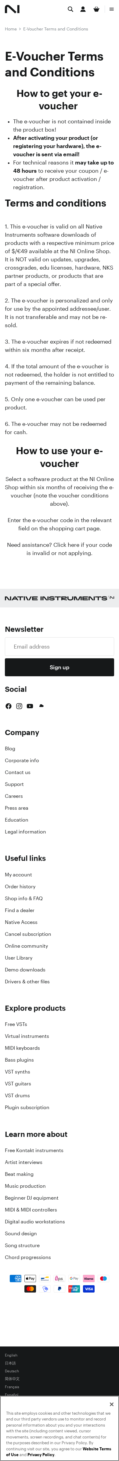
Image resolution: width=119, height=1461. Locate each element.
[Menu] (111, 9)
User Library (18, 957)
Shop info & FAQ (24, 898)
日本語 (10, 1363)
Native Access (21, 922)
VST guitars (18, 1083)
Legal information (25, 831)
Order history (20, 886)
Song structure (22, 1245)
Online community (26, 945)
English (11, 1355)
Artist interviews (23, 1162)
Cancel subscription (28, 934)
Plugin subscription (27, 1107)
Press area (16, 807)
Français (12, 1387)
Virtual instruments (27, 1036)
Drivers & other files (27, 981)
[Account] (83, 9)
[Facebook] (8, 706)
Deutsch (12, 1371)
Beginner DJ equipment (32, 1197)
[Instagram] (19, 706)
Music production (25, 1185)
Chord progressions (28, 1257)
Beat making (19, 1174)
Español (11, 1395)
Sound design (21, 1233)
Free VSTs (16, 1024)
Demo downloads (25, 969)
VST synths (17, 1071)
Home (11, 29)
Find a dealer (19, 910)
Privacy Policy (40, 1455)
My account (18, 874)
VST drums (17, 1095)
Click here (66, 544)
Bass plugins (19, 1059)
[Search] (70, 9)
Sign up (59, 667)
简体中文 (12, 1379)
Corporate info (22, 760)
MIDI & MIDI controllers (31, 1209)
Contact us (18, 772)
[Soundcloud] (41, 706)
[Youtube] (30, 706)
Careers (14, 796)
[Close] (111, 1404)
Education (16, 819)
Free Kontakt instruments (34, 1150)
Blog (10, 748)
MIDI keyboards (22, 1047)
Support (14, 784)
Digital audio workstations (35, 1221)
